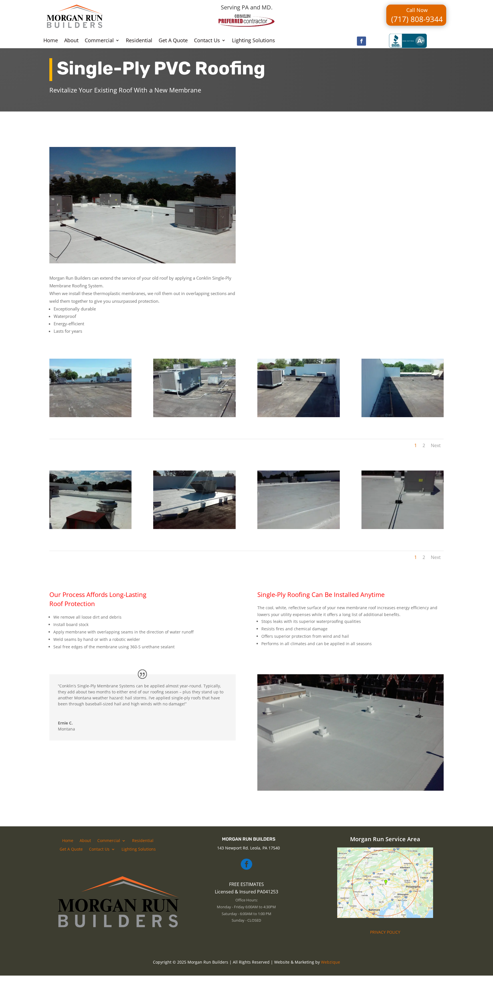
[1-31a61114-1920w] (90, 527)
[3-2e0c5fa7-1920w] (194, 415)
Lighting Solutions (253, 41)
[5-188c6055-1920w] (402, 415)
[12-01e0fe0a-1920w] (402, 527)
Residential (139, 41)
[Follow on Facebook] (361, 41)
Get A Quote (173, 41)
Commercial (99, 41)
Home (50, 41)
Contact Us (207, 41)
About (71, 41)
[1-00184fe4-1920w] (194, 527)
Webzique (330, 962)
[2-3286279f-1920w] (90, 415)
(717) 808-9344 (417, 19)
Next (436, 445)
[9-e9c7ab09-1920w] (298, 527)
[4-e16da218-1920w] (298, 415)
